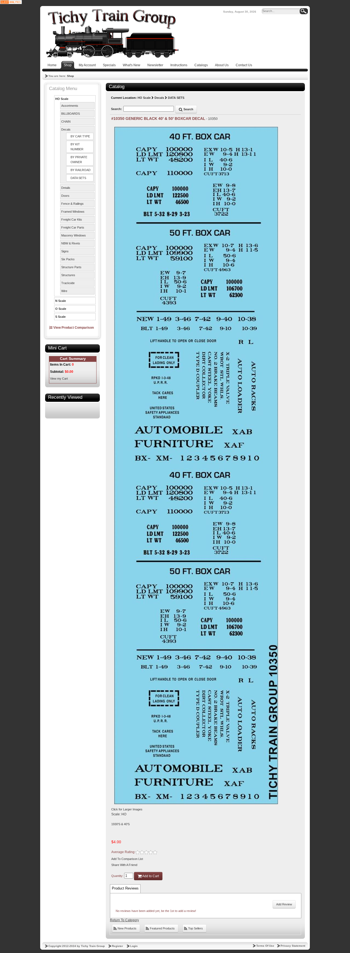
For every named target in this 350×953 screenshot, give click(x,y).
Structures (68, 275)
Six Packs (68, 259)
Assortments (69, 105)
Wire (64, 291)
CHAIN (66, 121)
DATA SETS (78, 178)
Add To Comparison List (127, 858)
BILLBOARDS (70, 113)
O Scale (60, 308)
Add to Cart (150, 876)
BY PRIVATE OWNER (79, 159)
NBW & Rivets (70, 243)
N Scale (60, 300)
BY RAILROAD (81, 170)
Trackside (68, 283)
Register (117, 946)
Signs (65, 251)
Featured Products (162, 928)
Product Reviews (125, 888)
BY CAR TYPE (80, 136)
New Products (126, 928)
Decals (66, 129)
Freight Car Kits (71, 219)
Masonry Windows (73, 235)
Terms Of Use (265, 945)
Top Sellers (195, 928)
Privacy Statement (293, 945)
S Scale (60, 316)
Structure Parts (71, 267)
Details (65, 187)
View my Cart (59, 378)
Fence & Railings (72, 203)
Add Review (284, 904)
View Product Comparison (73, 328)
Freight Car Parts (72, 227)
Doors (65, 195)
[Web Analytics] (11, 2)
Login (134, 946)
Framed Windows (72, 211)
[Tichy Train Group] (112, 33)
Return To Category (124, 920)
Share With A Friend (124, 865)
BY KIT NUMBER (77, 147)
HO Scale (61, 98)
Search (188, 109)
